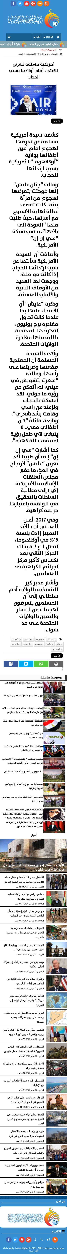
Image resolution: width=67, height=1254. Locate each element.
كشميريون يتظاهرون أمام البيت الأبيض (23, 772)
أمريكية (51, 639)
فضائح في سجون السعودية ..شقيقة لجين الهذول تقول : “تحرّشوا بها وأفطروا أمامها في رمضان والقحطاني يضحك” (22, 814)
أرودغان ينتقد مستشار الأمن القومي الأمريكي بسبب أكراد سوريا (24, 824)
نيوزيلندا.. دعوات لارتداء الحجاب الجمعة (23, 695)
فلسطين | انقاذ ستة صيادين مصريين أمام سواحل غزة (22, 799)
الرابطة (49, 37)
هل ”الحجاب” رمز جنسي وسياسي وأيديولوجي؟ (26, 735)
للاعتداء (16, 639)
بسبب (38, 644)
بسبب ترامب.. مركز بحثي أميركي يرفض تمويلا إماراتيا (24, 786)
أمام (58, 644)
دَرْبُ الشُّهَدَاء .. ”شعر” (19, 44)
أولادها (48, 644)
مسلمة (39, 639)
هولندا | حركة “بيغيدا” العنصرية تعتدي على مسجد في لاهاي (23, 748)
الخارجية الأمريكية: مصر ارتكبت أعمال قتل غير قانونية (23, 723)
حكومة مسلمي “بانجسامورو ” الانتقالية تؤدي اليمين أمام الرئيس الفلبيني (22, 761)
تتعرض (27, 639)
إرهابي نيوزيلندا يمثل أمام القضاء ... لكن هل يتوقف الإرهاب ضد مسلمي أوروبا (22, 710)
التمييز (15, 644)
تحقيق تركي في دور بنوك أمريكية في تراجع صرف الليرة (23, 685)
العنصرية (56, 649)
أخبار (38, 37)
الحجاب (26, 644)
